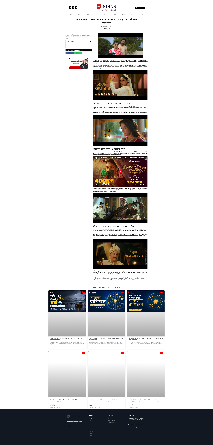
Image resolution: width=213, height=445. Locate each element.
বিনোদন (105, 14)
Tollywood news (137, 279)
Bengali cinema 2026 (108, 277)
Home (71, 14)
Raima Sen (103, 279)
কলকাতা (79, 14)
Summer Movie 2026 (130, 279)
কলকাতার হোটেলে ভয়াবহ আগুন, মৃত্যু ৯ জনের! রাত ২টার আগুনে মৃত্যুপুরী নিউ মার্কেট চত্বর (67, 399)
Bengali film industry (117, 277)
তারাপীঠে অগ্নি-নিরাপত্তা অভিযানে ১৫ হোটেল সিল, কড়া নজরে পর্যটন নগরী (142, 399)
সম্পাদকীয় (142, 14)
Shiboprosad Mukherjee (110, 279)
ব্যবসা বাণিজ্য (114, 14)
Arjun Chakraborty (100, 277)
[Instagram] (73, 7)
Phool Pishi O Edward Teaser (134, 278)
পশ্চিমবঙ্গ (88, 14)
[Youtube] (76, 7)
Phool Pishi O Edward (123, 278)
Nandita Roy (104, 278)
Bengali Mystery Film (125, 277)
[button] (90, 41)
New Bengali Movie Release (112, 278)
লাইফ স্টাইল (132, 14)
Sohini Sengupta (118, 279)
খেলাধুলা (123, 14)
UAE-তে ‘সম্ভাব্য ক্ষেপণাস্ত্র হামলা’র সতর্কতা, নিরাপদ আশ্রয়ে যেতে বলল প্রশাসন (104, 399)
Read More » (52, 405)
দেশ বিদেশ (96, 14)
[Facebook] (70, 7)
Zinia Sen (101, 281)
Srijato (124, 279)
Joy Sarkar (99, 278)
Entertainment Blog (134, 277)
